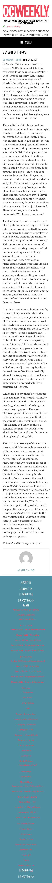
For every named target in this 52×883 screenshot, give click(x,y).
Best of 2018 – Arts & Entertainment (28, 629)
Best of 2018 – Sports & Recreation (27, 650)
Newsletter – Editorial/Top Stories (28, 791)
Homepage (26, 771)
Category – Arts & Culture (26, 719)
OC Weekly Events (26, 823)
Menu (28, 42)
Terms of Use (26, 594)
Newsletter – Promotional (27, 817)
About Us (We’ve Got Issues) (26, 609)
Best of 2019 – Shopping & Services (27, 676)
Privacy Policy (26, 600)
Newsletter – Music (28, 812)
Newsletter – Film (27, 802)
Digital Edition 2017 (28, 765)
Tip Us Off (26, 855)
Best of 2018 (26, 625)
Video (26, 860)
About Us (26, 582)
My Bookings (28, 703)
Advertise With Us (26, 615)
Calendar (26, 688)
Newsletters (26, 782)
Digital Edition (26, 761)
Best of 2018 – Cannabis (27, 635)
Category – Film (26, 730)
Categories (27, 692)
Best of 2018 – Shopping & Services (27, 645)
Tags (27, 708)
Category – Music (26, 740)
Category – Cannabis (26, 724)
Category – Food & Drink (26, 735)
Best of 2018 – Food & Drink (28, 640)
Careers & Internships (26, 714)
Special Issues (26, 839)
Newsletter (26, 777)
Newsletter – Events (27, 797)
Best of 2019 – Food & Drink (28, 671)
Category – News (26, 745)
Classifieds (26, 750)
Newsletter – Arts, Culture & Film (27, 786)
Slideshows (26, 834)
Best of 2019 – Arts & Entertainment (28, 661)
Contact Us (26, 589)
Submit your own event (26, 844)
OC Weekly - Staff (12, 59)
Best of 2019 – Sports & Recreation (27, 682)
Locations (27, 697)
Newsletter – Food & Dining (28, 807)
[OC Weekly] (11, 26)
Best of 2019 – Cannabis (27, 666)
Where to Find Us (26, 865)
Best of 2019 (26, 656)
